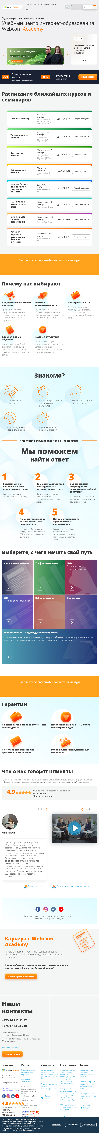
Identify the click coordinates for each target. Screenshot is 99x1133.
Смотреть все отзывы (37, 886)
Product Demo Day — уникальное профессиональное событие (87, 1073)
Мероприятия (48, 1065)
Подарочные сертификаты (26, 1080)
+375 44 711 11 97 (14, 1020)
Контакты (7, 1065)
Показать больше (48, 1097)
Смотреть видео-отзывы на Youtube (73, 886)
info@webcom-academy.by (12, 1047)
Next (67, 55)
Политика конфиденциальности (10, 1089)
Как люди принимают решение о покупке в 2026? (87, 1095)
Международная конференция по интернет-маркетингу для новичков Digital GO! (49, 1074)
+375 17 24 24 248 (14, 1026)
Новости (83, 1065)
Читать (85, 60)
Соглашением (28, 1130)
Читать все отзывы (42, 796)
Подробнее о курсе (81, 119)
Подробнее (88, 76)
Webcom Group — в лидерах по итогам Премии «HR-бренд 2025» (87, 1085)
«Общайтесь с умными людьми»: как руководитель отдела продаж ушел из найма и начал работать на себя (68, 1094)
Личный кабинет (74, 7)
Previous (3, 55)
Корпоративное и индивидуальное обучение (28, 1072)
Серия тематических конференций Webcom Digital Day (49, 1086)
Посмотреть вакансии (21, 976)
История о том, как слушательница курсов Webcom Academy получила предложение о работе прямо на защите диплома (67, 1077)
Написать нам (12, 1054)
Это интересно (68, 1065)
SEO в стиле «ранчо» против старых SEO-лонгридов (68, 1107)
